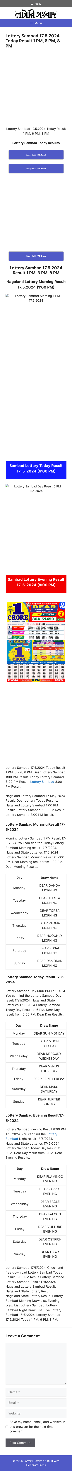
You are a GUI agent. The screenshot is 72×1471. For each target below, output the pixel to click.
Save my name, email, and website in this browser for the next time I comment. (37, 1426)
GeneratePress (36, 1465)
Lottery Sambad (42, 782)
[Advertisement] (36, 89)
